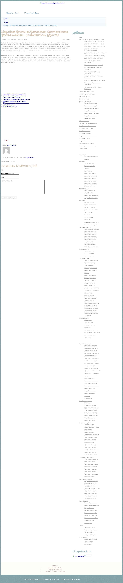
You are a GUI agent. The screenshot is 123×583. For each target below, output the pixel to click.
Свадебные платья (90, 275)
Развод (81, 525)
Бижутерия (87, 315)
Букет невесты (88, 327)
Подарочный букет (89, 471)
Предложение (88, 212)
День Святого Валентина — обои (94, 43)
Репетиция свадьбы (90, 355)
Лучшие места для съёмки (92, 488)
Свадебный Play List (90, 447)
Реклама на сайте (89, 166)
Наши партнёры (89, 163)
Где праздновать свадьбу (91, 363)
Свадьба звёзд (88, 193)
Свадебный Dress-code (91, 358)
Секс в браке (88, 523)
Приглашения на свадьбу (91, 108)
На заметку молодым (90, 510)
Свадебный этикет (89, 420)
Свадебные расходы (90, 345)
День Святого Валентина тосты (93, 58)
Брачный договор (89, 251)
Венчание (87, 402)
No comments (66, 39)
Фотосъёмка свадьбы (90, 483)
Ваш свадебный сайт (90, 350)
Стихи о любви (83, 148)
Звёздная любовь (89, 190)
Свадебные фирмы (90, 173)
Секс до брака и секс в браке (87, 146)
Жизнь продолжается (90, 539)
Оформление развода (91, 529)
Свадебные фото (55, 569)
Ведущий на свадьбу (90, 103)
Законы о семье (89, 256)
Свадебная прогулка (90, 437)
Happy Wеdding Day (84, 423)
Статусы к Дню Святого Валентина (94, 80)
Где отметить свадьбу (90, 106)
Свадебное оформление (91, 113)
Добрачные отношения (91, 209)
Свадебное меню (89, 111)
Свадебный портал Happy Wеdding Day (38, 579)
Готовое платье (89, 300)
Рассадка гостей (89, 442)
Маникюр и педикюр (90, 268)
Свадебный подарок (90, 469)
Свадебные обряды (90, 234)
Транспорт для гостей (90, 381)
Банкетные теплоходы (91, 368)
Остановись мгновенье (85, 479)
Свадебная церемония (85, 401)
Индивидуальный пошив (91, 303)
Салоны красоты (89, 295)
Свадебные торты (89, 388)
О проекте (82, 161)
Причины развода (89, 527)
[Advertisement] (35, 77)
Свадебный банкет (90, 439)
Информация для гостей (86, 457)
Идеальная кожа (89, 265)
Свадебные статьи (84, 138)
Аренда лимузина (89, 378)
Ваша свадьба (83, 155)
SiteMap (55, 566)
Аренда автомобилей (90, 375)
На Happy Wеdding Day (91, 156)
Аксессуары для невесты (91, 290)
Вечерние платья (89, 283)
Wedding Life (12, 13)
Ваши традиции (89, 520)
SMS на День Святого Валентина (94, 41)
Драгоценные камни (90, 310)
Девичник (87, 396)
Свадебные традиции (85, 227)
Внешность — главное (91, 260)
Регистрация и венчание (91, 434)
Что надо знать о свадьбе (54, 571)
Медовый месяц (89, 508)
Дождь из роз (88, 337)
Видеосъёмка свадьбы (91, 481)
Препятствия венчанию (91, 407)
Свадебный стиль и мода (86, 141)
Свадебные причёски (90, 270)
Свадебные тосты (89, 476)
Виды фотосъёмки (89, 486)
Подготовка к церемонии (91, 427)
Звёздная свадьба (84, 188)
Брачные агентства (90, 204)
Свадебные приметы (90, 236)
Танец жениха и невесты (91, 386)
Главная (6, 18)
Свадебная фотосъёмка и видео (88, 123)
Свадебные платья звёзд (91, 195)
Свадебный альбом (90, 491)
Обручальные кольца (90, 305)
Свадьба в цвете (83, 318)
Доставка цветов (89, 322)
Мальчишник (88, 398)
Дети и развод (88, 541)
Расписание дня (89, 424)
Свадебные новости (84, 131)
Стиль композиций (89, 325)
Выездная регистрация (91, 412)
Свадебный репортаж (90, 493)
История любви (89, 202)
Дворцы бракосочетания (91, 222)
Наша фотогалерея (90, 498)
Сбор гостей (88, 429)
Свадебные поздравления (92, 474)
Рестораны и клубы (90, 365)
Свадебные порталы (90, 176)
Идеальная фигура (90, 263)
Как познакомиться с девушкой (93, 65)
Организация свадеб (85, 101)
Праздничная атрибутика (91, 373)
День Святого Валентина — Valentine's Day (91, 39)
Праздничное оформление (92, 370)
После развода (83, 537)
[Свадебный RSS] (78, 556)
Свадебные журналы (90, 178)
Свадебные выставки (90, 181)
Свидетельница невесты (91, 246)
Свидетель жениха (89, 244)
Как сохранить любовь (91, 518)
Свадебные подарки (85, 133)
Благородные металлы (91, 308)
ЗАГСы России (88, 220)
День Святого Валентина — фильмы (95, 53)
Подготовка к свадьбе (90, 225)
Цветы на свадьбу (89, 118)
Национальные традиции (91, 229)
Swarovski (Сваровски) (91, 313)
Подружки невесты (89, 280)
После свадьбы (83, 501)
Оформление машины (91, 330)
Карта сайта (88, 171)
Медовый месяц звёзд (91, 198)
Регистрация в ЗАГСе (90, 410)
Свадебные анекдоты (90, 183)
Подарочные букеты (90, 335)
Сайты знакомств (84, 121)
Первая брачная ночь (90, 503)
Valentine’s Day (32, 13)
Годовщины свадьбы (90, 513)
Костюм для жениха (90, 278)
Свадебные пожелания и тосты (88, 136)
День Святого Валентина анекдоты (94, 55)
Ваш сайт (87, 159)
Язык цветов (88, 320)
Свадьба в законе (84, 249)
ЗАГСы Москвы (88, 217)
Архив (6, 22)
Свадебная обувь (89, 285)
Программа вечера (90, 444)
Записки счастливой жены (86, 91)
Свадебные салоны (90, 298)
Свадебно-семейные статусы (87, 126)
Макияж (86, 273)
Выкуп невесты (88, 241)
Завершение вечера (90, 454)
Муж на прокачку (84, 99)
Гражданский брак (89, 535)
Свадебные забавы (90, 239)
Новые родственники (90, 515)
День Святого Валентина (71, 579)
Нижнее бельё (88, 293)
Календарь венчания (90, 405)
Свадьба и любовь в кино (86, 143)
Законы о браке (89, 253)
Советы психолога (89, 186)
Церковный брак (89, 532)
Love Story (82, 200)
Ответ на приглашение (91, 459)
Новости (86, 168)
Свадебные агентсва (90, 116)
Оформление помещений (92, 332)
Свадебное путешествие (86, 128)
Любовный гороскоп (84, 96)
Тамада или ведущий (90, 383)
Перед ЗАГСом (88, 432)
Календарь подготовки (91, 348)
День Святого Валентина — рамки (94, 46)
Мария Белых (18, 39)
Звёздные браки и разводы (86, 94)
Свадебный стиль (84, 258)
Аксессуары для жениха (91, 288)
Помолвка (87, 214)
